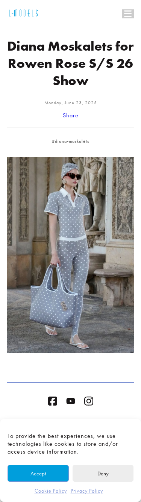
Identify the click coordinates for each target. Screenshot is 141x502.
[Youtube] (70, 402)
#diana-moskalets (70, 141)
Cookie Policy (51, 491)
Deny (103, 473)
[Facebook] (52, 402)
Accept (38, 473)
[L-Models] (23, 14)
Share (71, 115)
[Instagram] (88, 402)
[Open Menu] (128, 13)
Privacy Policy (87, 491)
